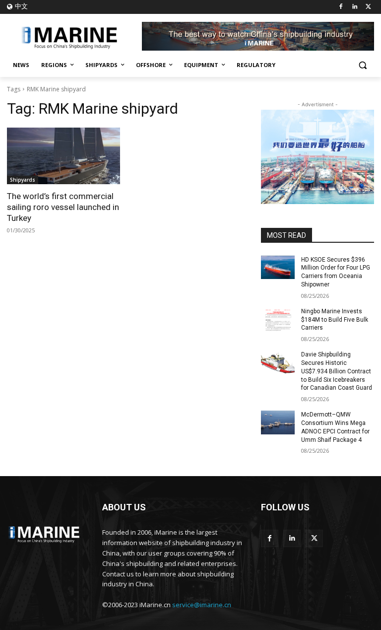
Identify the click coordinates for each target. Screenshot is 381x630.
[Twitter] (368, 7)
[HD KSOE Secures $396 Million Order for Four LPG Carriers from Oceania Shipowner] (278, 268)
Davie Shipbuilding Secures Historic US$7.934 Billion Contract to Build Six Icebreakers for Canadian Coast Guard (336, 371)
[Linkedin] (354, 7)
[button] (362, 65)
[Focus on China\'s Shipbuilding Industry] (74, 36)
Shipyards (22, 179)
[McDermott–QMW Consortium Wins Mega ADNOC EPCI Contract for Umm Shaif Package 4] (278, 422)
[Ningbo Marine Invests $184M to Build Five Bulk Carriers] (278, 319)
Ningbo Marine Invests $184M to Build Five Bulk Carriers (334, 320)
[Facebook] (341, 7)
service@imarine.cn (201, 604)
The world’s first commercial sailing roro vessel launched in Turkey (63, 207)
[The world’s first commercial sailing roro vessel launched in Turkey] (63, 156)
